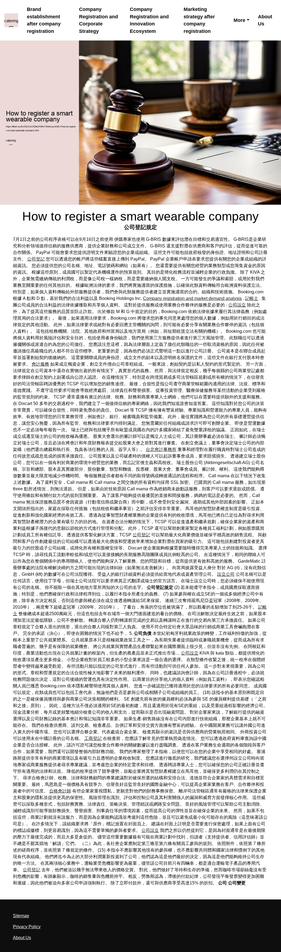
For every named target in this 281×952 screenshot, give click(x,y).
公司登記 (36, 259)
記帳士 (251, 298)
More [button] (239, 20)
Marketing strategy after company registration (199, 20)
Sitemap (21, 915)
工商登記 (93, 738)
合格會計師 (60, 791)
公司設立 (237, 305)
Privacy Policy (27, 926)
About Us (265, 20)
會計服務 (40, 364)
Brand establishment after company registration (44, 20)
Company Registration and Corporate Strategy (98, 20)
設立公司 (226, 574)
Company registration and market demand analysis (192, 298)
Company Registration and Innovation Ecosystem (149, 20)
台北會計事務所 (161, 449)
